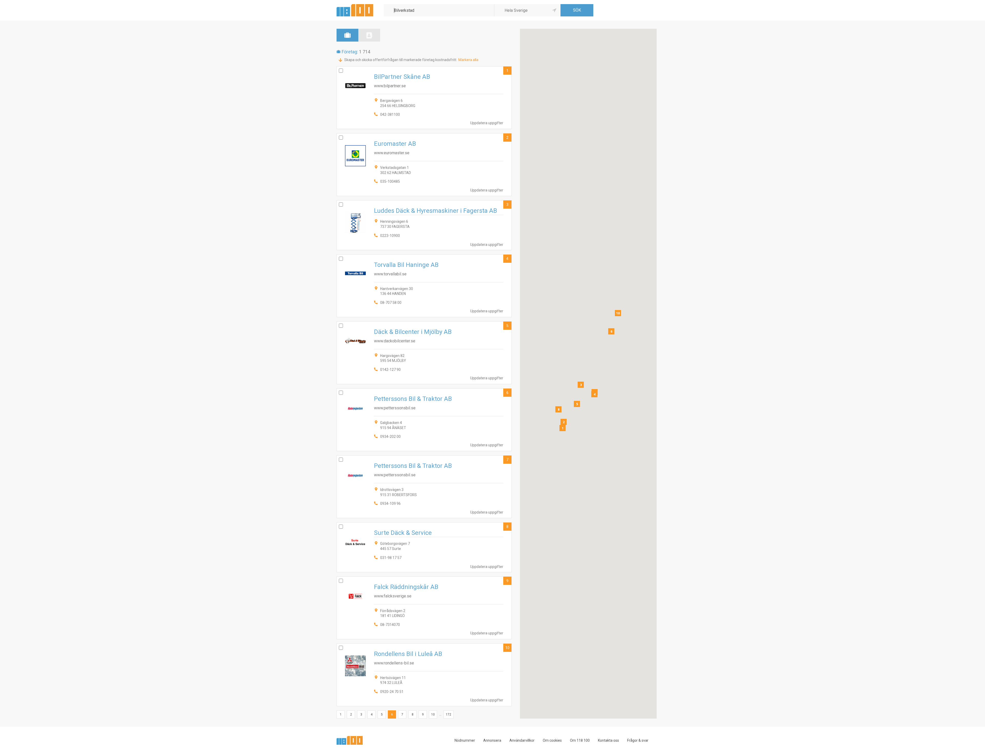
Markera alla (468, 60)
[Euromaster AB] (424, 164)
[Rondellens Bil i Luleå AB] (424, 675)
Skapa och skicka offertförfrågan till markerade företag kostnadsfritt (400, 60)
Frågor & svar (637, 740)
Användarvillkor (522, 740)
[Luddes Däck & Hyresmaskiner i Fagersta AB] (424, 225)
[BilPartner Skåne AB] (424, 97)
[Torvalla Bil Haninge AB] (424, 286)
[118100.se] (355, 6)
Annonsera (492, 740)
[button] (562, 428)
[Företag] (347, 35)
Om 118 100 (580, 740)
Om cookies (552, 740)
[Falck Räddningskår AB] (424, 608)
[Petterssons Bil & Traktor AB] (424, 420)
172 (448, 714)
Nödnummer (465, 740)
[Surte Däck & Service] (424, 547)
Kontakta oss (608, 740)
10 (507, 648)
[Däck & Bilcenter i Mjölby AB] (424, 353)
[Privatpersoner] (369, 35)
